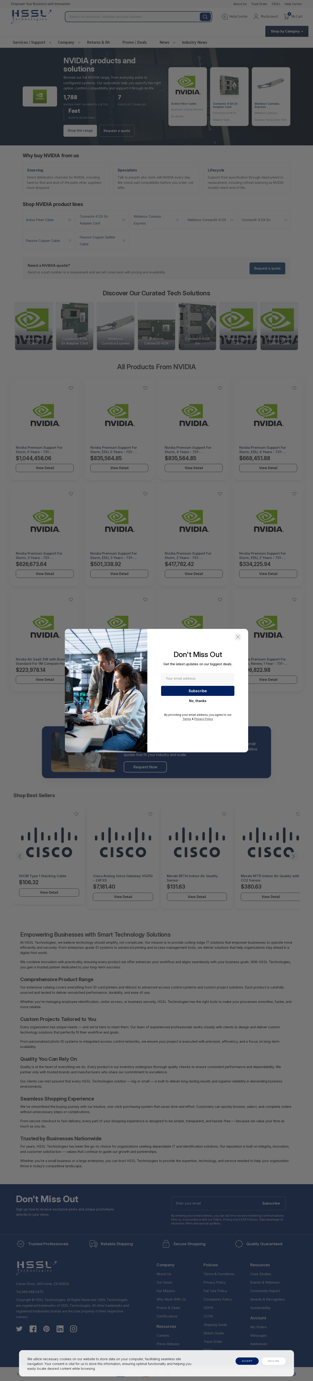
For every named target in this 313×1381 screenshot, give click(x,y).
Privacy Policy (203, 719)
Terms (186, 719)
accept (247, 1361)
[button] (237, 636)
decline (274, 1361)
